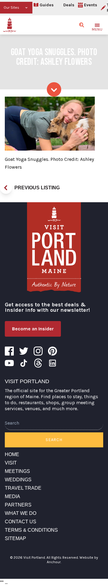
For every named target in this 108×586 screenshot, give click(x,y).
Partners (18, 504)
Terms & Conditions (31, 530)
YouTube (9, 363)
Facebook (9, 351)
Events (90, 5)
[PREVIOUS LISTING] (6, 188)
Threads (38, 363)
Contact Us (20, 521)
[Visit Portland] (9, 25)
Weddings (18, 479)
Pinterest (52, 351)
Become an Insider (33, 329)
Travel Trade (23, 488)
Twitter (24, 351)
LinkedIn (52, 363)
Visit (11, 462)
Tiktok (24, 363)
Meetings (17, 471)
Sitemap (15, 538)
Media (12, 496)
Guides (47, 5)
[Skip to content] (54, 89)
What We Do (20, 513)
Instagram (38, 351)
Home (12, 454)
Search (54, 439)
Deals (68, 5)
